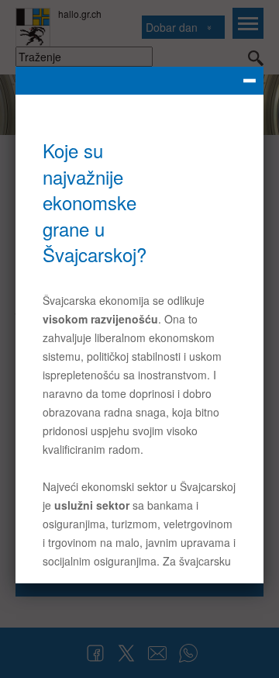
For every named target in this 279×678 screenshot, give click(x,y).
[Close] (140, 81)
